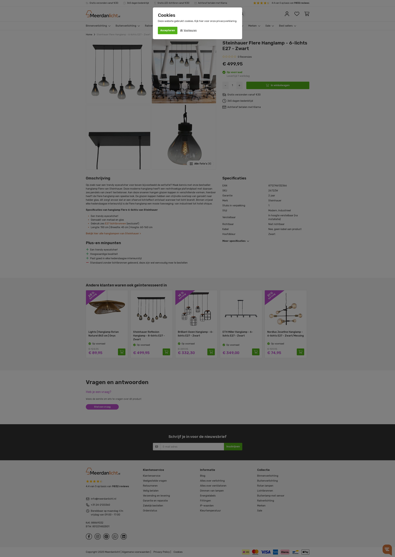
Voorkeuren (190, 30)
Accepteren (167, 30)
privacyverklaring (226, 21)
